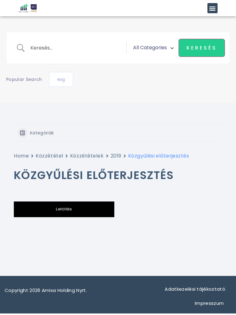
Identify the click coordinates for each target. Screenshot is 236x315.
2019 (116, 155)
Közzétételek (87, 155)
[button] (212, 8)
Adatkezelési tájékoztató (195, 289)
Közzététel (49, 155)
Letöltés (64, 209)
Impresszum (210, 303)
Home (21, 155)
